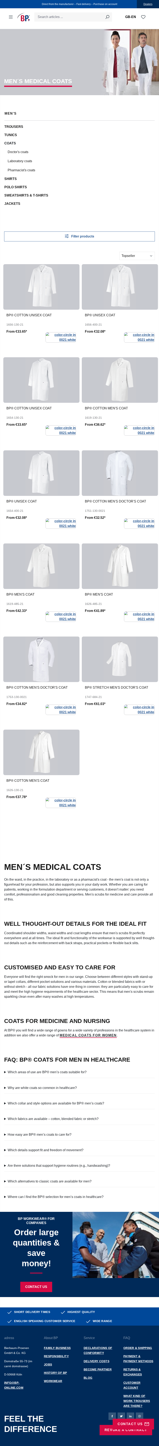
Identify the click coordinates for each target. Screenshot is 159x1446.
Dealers (147, 4)
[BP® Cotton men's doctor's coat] (120, 473)
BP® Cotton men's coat (106, 408)
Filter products (82, 236)
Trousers (13, 126)
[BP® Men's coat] (41, 566)
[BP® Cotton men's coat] (120, 380)
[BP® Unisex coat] (120, 287)
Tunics (10, 135)
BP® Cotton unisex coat (29, 315)
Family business (57, 1348)
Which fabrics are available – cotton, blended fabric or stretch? (53, 1119)
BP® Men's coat (20, 594)
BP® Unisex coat (100, 315)
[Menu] (10, 17)
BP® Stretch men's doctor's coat (116, 687)
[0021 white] (61, 337)
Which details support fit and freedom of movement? (45, 1150)
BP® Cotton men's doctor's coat (115, 501)
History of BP (55, 1372)
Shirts (10, 179)
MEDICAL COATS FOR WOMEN (88, 1035)
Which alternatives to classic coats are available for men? (50, 1181)
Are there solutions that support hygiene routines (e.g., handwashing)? (59, 1165)
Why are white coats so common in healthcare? (42, 1088)
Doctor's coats (18, 152)
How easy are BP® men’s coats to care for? (39, 1134)
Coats (10, 143)
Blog (88, 1377)
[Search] (107, 17)
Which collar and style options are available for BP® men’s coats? (56, 1103)
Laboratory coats (20, 161)
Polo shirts (15, 187)
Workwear (53, 1381)
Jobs (48, 1364)
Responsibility (56, 1356)
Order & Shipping (137, 1348)
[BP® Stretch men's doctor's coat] (120, 659)
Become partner (98, 1369)
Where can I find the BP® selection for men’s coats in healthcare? (56, 1197)
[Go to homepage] (23, 17)
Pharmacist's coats (21, 170)
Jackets (12, 203)
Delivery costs (96, 1361)
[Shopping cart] (148, 17)
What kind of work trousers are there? (136, 1401)
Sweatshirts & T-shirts (26, 195)
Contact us (36, 1287)
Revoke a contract (126, 1430)
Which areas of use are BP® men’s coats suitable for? (47, 1072)
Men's (11, 113)
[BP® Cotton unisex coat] (41, 287)
